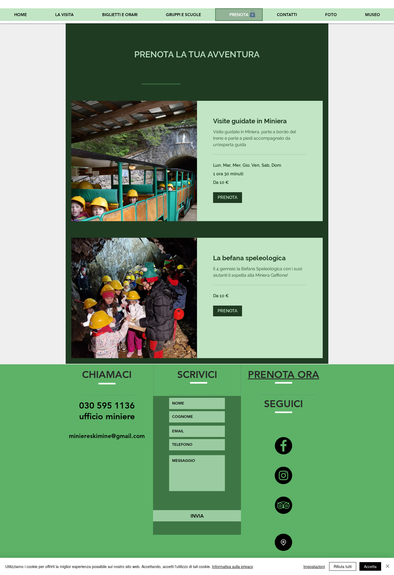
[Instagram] (283, 475)
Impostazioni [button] (314, 566)
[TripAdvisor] (283, 505)
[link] (161, 77)
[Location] (283, 542)
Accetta (370, 566)
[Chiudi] (387, 566)
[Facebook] (283, 445)
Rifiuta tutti (343, 566)
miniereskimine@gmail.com (107, 436)
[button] (252, 13)
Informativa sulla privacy (232, 566)
